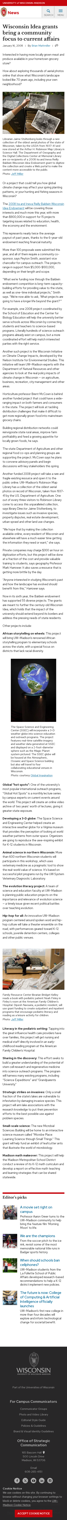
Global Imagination (42, 775)
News (13, 12)
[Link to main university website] (33, 1364)
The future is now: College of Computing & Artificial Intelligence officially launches (40, 1299)
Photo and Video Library (33, 1414)
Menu (61, 15)
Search (48, 15)
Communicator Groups (33, 1409)
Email (33, 1468)
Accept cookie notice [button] (34, 1513)
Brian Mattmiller (41, 45)
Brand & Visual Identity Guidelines (33, 1431)
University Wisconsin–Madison (24, 3)
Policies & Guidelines (33, 1426)
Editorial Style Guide (33, 1420)
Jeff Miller (17, 174)
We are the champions (37, 1236)
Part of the (33, 1387)
